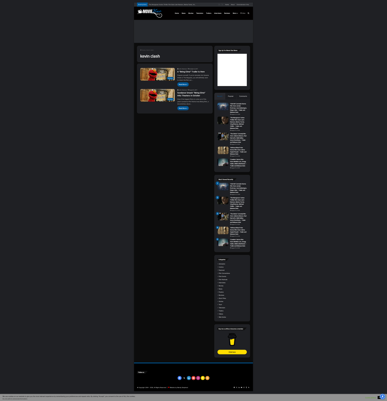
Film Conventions (224, 273)
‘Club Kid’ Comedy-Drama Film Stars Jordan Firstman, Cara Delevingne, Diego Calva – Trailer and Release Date (238, 108)
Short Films (222, 298)
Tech (220, 304)
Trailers (208, 13)
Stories (221, 301)
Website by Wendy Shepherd (179, 387)
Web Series (222, 317)
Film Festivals (223, 279)
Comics (221, 267)
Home (227, 4)
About (233, 4)
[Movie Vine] (149, 13)
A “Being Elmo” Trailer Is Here (191, 71)
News (184, 13)
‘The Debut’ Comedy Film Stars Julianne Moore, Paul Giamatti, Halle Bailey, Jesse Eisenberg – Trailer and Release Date (238, 138)
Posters (221, 292)
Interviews (217, 13)
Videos (221, 314)
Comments (243, 96)
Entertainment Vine (243, 4)
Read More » (183, 84)
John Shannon (183, 69)
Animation (222, 264)
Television (199, 13)
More (234, 13)
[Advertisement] (193, 28)
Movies (190, 13)
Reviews (227, 13)
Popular (231, 96)
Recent (219, 96)
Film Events (222, 276)
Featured (221, 270)
